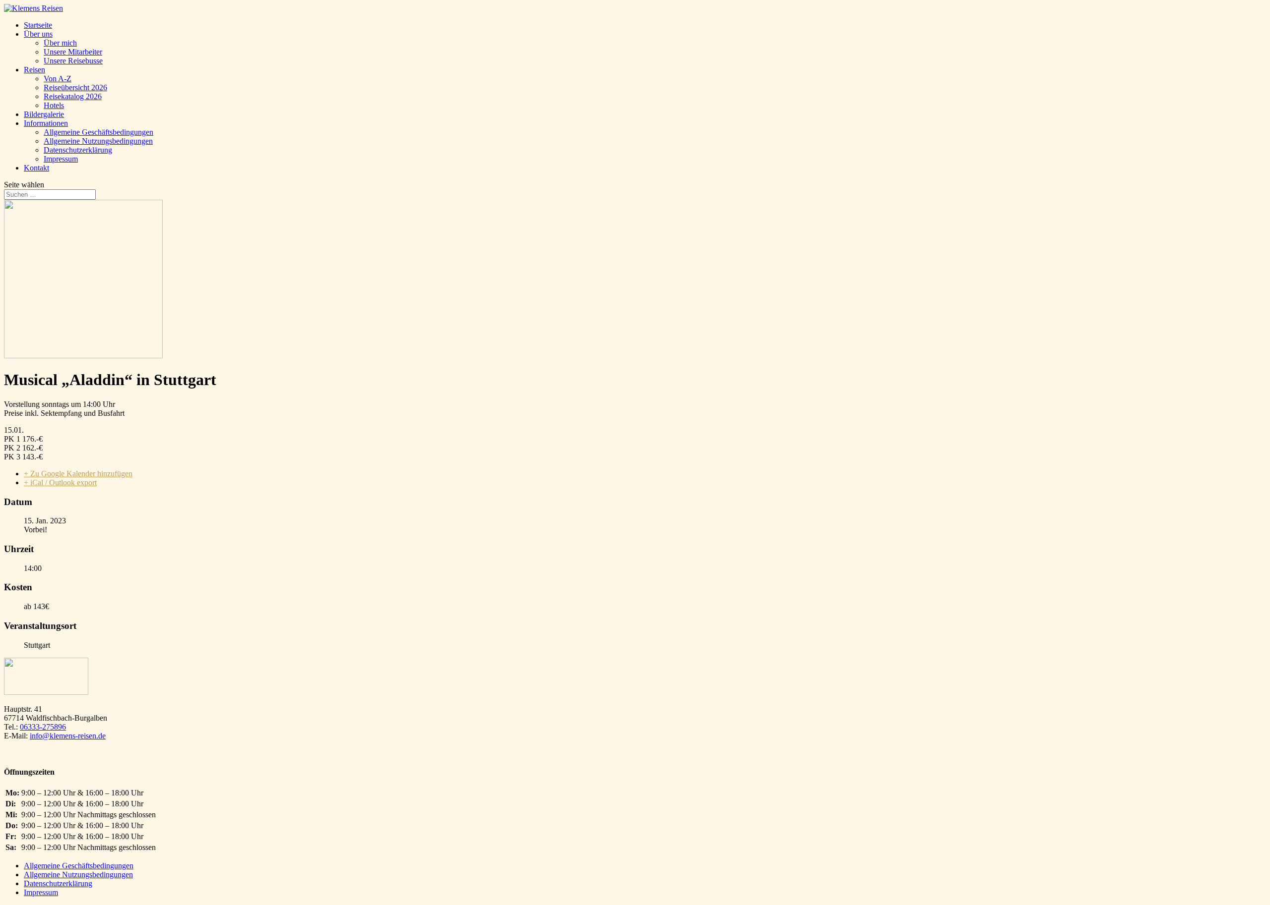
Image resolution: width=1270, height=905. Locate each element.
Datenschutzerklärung (78, 150)
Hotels (54, 105)
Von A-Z (57, 78)
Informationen (46, 123)
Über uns (38, 34)
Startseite (38, 25)
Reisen (34, 69)
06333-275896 (43, 727)
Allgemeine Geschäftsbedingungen (98, 132)
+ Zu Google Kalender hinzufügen (78, 473)
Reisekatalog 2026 (73, 96)
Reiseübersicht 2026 (75, 87)
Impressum (61, 159)
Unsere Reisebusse (73, 61)
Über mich (60, 43)
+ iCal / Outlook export (60, 482)
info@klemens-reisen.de (68, 736)
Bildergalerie (44, 114)
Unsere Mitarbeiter (73, 52)
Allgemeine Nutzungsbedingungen (98, 141)
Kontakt (36, 168)
